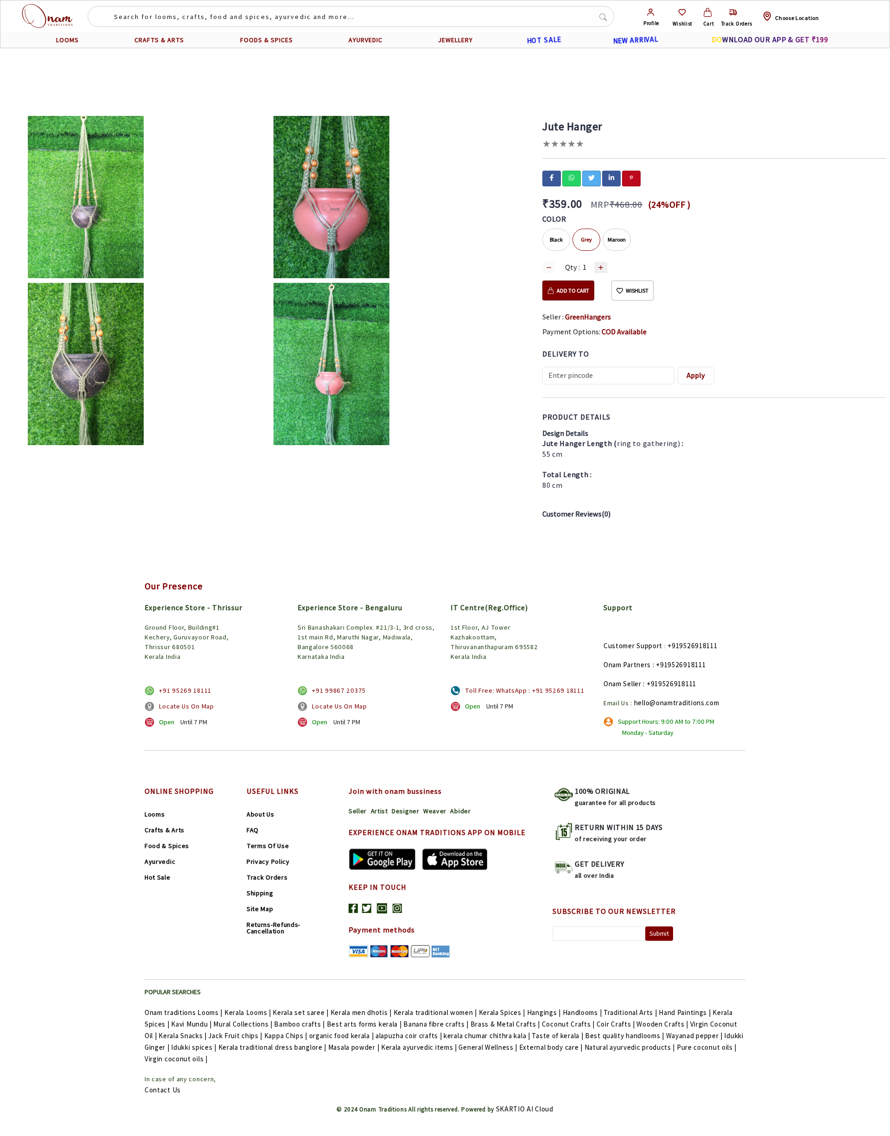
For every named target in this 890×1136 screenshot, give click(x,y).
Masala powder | (354, 1047)
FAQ (253, 830)
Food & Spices (167, 845)
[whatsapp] (571, 177)
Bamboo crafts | (299, 1024)
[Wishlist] (682, 12)
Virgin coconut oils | (176, 1058)
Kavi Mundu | (191, 1024)
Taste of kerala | (557, 1035)
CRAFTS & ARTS (159, 40)
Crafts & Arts (164, 830)
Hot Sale (158, 877)
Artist (379, 811)
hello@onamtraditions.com (676, 702)
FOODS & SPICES (266, 40)
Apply (696, 375)
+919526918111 (692, 645)
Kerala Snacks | (183, 1035)
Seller (358, 811)
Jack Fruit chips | (235, 1035)
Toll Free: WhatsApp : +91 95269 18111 (524, 690)
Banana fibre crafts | (436, 1024)
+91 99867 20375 (339, 690)
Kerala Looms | (247, 1012)
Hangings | (544, 1012)
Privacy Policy (268, 861)
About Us (260, 814)
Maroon (617, 239)
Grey (586, 239)
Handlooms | (582, 1012)
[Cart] (707, 12)
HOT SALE (544, 40)
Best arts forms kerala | (364, 1024)
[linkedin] (611, 177)
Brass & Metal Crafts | (505, 1024)
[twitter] (591, 177)
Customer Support (633, 645)
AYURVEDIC (365, 40)
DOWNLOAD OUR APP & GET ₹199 (770, 40)
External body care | (551, 1047)
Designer (406, 811)
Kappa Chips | (285, 1035)
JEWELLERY (455, 40)
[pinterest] (631, 177)
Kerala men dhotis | (361, 1012)
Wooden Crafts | (662, 1024)
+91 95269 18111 (185, 690)
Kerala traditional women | (435, 1012)
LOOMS (67, 40)
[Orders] (733, 12)
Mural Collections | (242, 1024)
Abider (460, 811)
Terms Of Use (268, 845)
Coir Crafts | (616, 1024)
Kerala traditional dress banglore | (272, 1047)
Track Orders (267, 877)
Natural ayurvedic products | (630, 1047)
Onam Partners (627, 664)
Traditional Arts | (630, 1012)
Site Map (260, 909)
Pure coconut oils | (707, 1047)
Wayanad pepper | (694, 1035)
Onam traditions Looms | (183, 1012)
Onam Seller (623, 683)
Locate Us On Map (186, 706)
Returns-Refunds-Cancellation (273, 927)
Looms (155, 814)
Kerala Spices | (502, 1012)
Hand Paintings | (685, 1012)
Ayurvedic (160, 861)
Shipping (260, 893)
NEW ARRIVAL (635, 40)
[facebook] (551, 177)
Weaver (434, 811)
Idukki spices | (193, 1047)
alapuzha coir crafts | (408, 1035)
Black (556, 239)
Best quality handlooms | (624, 1035)
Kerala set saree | (301, 1012)
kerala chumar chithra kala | (487, 1035)
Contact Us (163, 1089)
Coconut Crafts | (568, 1024)
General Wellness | (487, 1047)
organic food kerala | (341, 1035)
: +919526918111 (679, 664)
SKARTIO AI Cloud (524, 1108)
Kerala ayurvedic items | (419, 1047)
